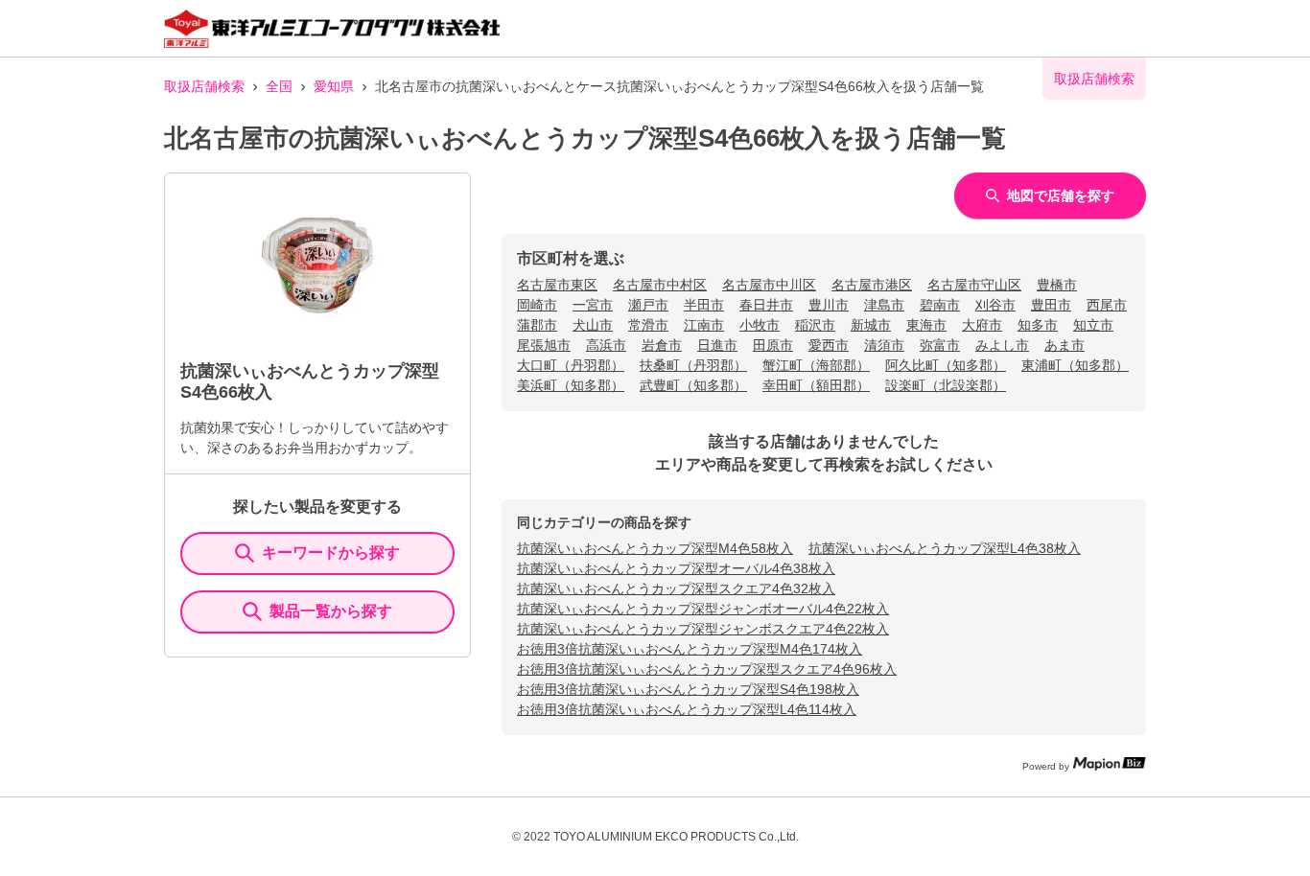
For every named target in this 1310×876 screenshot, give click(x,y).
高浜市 (606, 345)
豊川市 (828, 304)
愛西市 (828, 345)
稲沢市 (815, 325)
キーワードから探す (331, 552)
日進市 (717, 345)
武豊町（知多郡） (693, 385)
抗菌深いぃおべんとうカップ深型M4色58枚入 (655, 548)
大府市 (982, 325)
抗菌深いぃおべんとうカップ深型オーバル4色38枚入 (676, 568)
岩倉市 (662, 345)
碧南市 (940, 304)
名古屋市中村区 (660, 284)
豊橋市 (1057, 284)
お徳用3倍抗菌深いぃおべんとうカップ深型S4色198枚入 (688, 689)
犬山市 (593, 325)
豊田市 (1051, 304)
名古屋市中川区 (769, 284)
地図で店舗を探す (1060, 195)
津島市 (884, 304)
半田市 (704, 304)
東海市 (926, 325)
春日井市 (766, 304)
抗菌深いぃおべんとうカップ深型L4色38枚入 (944, 548)
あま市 (1064, 345)
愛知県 (334, 86)
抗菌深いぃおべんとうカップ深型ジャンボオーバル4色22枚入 (703, 608)
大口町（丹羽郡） (570, 365)
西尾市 (1107, 304)
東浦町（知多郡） (1075, 365)
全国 (279, 86)
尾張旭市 (544, 345)
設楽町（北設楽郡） (945, 385)
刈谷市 (995, 304)
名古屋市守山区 (974, 284)
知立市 (1093, 325)
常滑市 (648, 325)
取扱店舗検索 (204, 86)
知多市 (1038, 325)
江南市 (704, 325)
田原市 (773, 345)
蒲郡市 (537, 325)
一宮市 (593, 304)
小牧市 (759, 325)
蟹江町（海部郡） (816, 365)
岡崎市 (537, 304)
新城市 (871, 325)
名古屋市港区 (871, 284)
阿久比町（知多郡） (945, 365)
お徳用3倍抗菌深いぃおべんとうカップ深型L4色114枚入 (686, 709)
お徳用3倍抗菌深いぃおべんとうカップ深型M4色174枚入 (689, 649)
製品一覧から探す (330, 611)
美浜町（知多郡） (570, 385)
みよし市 (1002, 345)
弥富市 (940, 345)
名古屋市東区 (557, 284)
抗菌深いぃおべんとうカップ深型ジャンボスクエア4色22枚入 (703, 628)
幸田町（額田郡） (816, 385)
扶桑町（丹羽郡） (693, 365)
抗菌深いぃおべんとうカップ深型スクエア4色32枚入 (676, 588)
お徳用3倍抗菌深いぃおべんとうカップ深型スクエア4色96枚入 (707, 669)
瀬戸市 (648, 304)
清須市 (884, 345)
